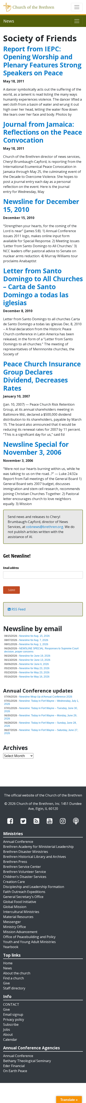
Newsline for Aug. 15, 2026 (34, 635)
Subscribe (11, 1024)
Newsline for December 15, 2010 (41, 205)
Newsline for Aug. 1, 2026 (33, 644)
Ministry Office (14, 926)
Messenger (12, 921)
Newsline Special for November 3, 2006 (36, 448)
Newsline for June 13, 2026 (34, 660)
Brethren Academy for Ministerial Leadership (38, 846)
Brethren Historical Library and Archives (34, 856)
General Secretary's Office (23, 896)
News (7, 968)
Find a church (13, 978)
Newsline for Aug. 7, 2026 (33, 640)
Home (8, 963)
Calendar (10, 1039)
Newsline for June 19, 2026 (34, 655)
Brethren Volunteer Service (24, 871)
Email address (11, 568)
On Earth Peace (15, 1071)
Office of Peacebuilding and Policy (29, 937)
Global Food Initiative (19, 901)
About (8, 1034)
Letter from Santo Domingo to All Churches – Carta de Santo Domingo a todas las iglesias (43, 286)
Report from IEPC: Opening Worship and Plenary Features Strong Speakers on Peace (42, 60)
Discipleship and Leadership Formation (33, 886)
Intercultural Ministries (21, 911)
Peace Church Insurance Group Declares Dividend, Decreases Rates (42, 375)
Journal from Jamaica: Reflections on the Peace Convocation (42, 132)
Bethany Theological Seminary (27, 1061)
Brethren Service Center (22, 866)
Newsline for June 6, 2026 (34, 664)
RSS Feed (18, 609)
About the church (16, 973)
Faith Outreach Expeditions (24, 891)
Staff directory (14, 988)
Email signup (13, 1014)
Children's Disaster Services (24, 876)
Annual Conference (18, 841)
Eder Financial (14, 1066)
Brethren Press (15, 861)
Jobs (6, 1029)
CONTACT (11, 1004)
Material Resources (18, 916)
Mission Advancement (20, 932)
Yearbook (10, 947)
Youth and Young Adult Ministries (29, 942)
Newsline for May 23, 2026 (34, 668)
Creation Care (14, 881)
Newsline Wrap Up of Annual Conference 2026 (45, 696)
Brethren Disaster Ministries (25, 851)
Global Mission (14, 906)
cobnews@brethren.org (44, 526)
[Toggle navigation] (77, 7)
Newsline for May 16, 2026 (34, 676)
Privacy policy (13, 1019)
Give (6, 983)
